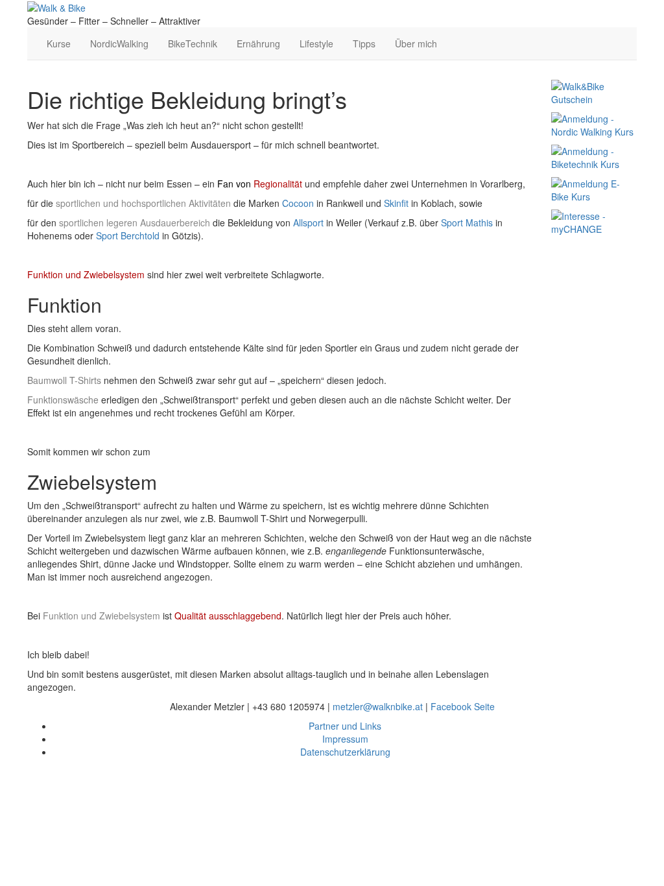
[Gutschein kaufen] (594, 91)
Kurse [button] (59, 43)
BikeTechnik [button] (192, 43)
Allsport (308, 222)
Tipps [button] (364, 43)
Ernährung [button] (258, 43)
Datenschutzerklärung (345, 751)
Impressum (345, 738)
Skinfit (396, 203)
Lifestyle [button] (316, 43)
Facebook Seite (463, 706)
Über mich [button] (416, 43)
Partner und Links (345, 725)
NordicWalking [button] (119, 43)
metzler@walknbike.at (378, 706)
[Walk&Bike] (56, 6)
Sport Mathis (467, 222)
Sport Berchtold (128, 235)
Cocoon (298, 203)
